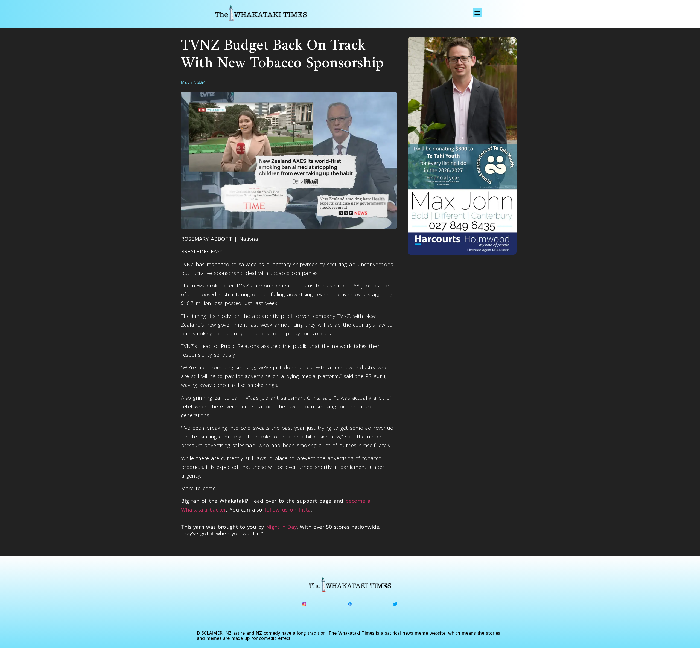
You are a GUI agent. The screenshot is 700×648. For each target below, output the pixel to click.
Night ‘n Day (281, 526)
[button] (477, 12)
